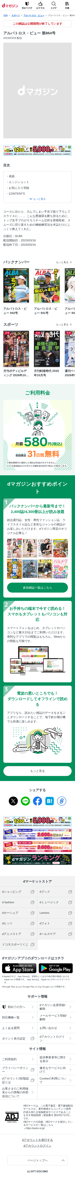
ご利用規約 (9, 1059)
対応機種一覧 (11, 1017)
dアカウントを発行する (37, 1139)
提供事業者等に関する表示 (53, 1059)
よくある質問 (11, 1028)
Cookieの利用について (53, 1080)
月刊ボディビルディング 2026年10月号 (16, 373)
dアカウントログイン (52, 1038)
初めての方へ (16, 1007)
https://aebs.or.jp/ (35, 1128)
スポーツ (15, 15)
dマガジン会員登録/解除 (52, 1006)
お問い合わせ (48, 1028)
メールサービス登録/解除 (53, 1017)
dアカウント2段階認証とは (15, 1080)
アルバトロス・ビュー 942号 (15, 311)
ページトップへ (37, 1160)
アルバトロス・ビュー (34, 15)
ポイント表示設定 (13, 1038)
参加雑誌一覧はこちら (37, 587)
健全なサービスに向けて (53, 1069)
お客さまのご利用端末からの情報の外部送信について (15, 1092)
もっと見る (62, 262)
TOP (5, 15)
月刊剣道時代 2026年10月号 (46, 373)
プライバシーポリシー (15, 1069)
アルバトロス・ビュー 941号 (45, 311)
